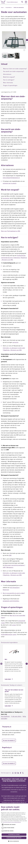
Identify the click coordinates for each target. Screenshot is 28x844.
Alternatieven (7, 74)
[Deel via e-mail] (15, 773)
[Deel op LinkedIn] (18, 773)
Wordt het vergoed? (9, 77)
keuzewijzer (6, 198)
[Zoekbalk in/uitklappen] (22, 2)
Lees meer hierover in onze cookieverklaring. (12, 822)
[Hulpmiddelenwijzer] (9, 2)
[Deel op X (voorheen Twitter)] (23, 773)
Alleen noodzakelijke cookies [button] (14, 837)
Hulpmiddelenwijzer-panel (8, 634)
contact (14, 625)
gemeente (15, 342)
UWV (10, 555)
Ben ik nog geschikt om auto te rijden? (14, 593)
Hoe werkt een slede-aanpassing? (13, 71)
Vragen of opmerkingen (10, 85)
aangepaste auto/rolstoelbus (11, 601)
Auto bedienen (5, 716)
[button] (1, 40)
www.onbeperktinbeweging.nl (11, 178)
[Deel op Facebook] (20, 773)
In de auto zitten (16, 716)
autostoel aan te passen (9, 183)
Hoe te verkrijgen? (8, 80)
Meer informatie (8, 82)
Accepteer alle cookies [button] (14, 834)
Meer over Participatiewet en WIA (10, 231)
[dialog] (14, 823)
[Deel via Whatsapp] (13, 773)
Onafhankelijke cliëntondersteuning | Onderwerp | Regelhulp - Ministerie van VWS (14, 258)
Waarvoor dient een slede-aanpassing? (15, 68)
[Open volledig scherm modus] (24, 50)
